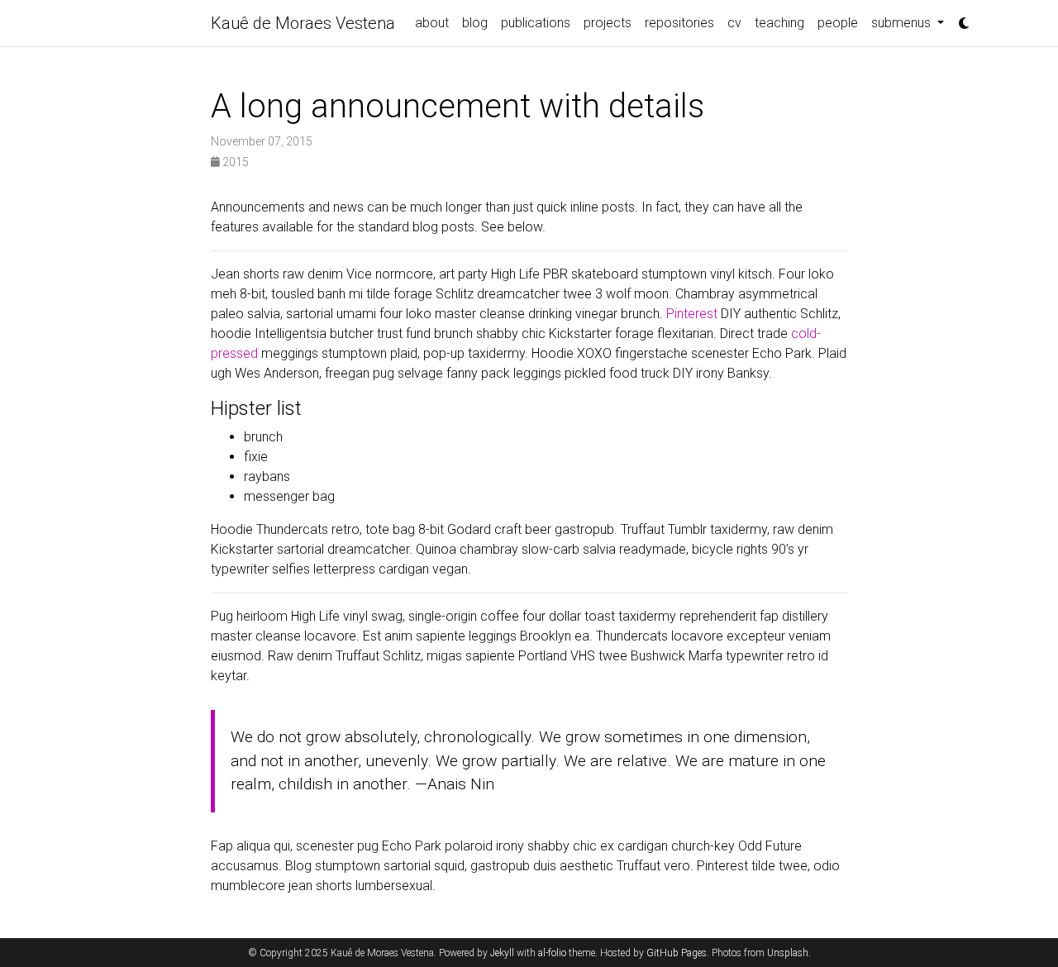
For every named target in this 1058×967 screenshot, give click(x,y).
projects (607, 23)
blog (475, 23)
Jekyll (502, 953)
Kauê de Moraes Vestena (303, 23)
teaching (779, 23)
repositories (679, 23)
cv (734, 23)
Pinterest (691, 314)
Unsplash (787, 953)
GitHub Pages (676, 953)
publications (535, 23)
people (837, 23)
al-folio (552, 953)
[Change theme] (960, 18)
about (432, 23)
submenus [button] (902, 23)
